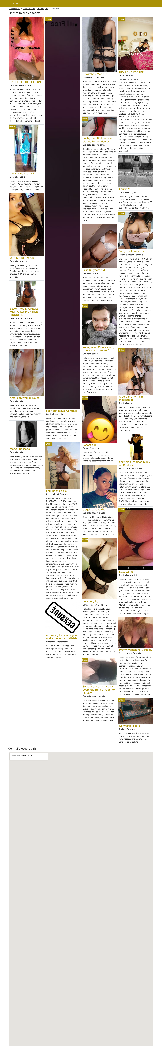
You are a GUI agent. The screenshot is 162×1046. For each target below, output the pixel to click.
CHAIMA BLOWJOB (22, 257)
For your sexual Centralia (61, 410)
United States (29, 8)
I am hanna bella (56, 490)
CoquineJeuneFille (94, 509)
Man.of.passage (20, 448)
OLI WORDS (14, 3)
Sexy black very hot (131, 251)
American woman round (25, 397)
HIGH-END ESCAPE (131, 72)
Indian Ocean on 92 (22, 173)
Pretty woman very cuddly (135, 649)
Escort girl (89, 444)
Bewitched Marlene (95, 74)
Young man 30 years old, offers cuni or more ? (98, 349)
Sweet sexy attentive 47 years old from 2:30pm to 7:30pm (99, 689)
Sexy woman (127, 571)
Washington (42, 8)
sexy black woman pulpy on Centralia (134, 463)
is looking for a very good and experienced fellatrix (62, 637)
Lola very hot (91, 601)
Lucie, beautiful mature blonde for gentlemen (97, 140)
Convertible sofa (129, 725)
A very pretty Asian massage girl (131, 398)
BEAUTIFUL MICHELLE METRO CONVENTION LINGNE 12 (24, 312)
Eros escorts (14, 8)
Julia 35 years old (94, 270)
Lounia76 (125, 189)
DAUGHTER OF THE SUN (25, 82)
